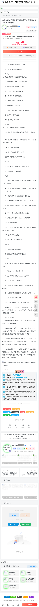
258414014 (26, 382)
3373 (20, 448)
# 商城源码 (30, 412)
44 (15, 448)
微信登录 (26, 524)
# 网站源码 (15, 412)
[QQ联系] (36, 310)
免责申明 (31, 597)
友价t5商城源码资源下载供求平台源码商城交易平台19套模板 (19, 21)
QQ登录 (14, 524)
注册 (26, 515)
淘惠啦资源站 (15, 600)
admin (12, 26)
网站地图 (13, 597)
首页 (3, 15)
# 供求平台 (15, 415)
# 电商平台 (6, 415)
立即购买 (19, 52)
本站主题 (19, 597)
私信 (35, 27)
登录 (15, 515)
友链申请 (7, 597)
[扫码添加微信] (36, 302)
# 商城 (22, 412)
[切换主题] (36, 315)
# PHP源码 (6, 412)
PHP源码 (14, 15)
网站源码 (8, 15)
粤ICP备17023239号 (31, 600)
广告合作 (25, 597)
